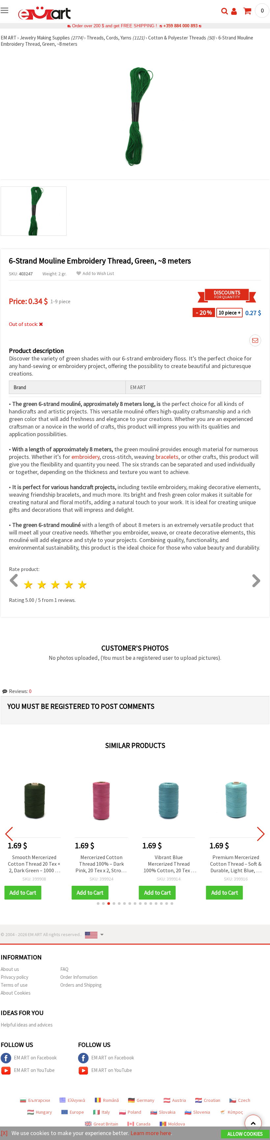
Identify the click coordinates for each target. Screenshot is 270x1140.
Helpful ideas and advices (27, 1025)
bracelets (167, 456)
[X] (4, 1133)
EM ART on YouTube (34, 1070)
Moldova (176, 1124)
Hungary (44, 1112)
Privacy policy (14, 977)
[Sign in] (234, 11)
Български (39, 1100)
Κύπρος (235, 1112)
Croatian (212, 1100)
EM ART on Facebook (35, 1057)
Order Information (78, 977)
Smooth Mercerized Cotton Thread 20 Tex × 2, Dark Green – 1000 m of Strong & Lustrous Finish (34, 864)
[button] (98, 903)
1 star (29, 584)
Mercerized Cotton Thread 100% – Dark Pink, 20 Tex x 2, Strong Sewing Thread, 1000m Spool (101, 864)
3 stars (56, 584)
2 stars (42, 584)
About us (10, 969)
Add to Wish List (98, 273)
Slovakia (167, 1112)
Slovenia (201, 1112)
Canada (143, 1124)
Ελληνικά (76, 1100)
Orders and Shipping (81, 985)
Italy (106, 1112)
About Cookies (16, 993)
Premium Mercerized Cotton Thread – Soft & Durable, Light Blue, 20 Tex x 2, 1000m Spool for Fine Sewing (235, 864)
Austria (179, 1100)
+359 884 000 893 (180, 25)
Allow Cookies (245, 1134)
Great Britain (106, 1124)
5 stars (82, 584)
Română (111, 1100)
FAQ (64, 969)
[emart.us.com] (44, 12)
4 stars (69, 584)
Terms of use (14, 985)
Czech (244, 1100)
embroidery (85, 456)
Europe (77, 1112)
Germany (145, 1100)
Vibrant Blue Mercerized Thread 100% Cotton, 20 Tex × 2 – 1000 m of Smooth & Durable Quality (168, 864)
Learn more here (150, 1133)
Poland (134, 1112)
